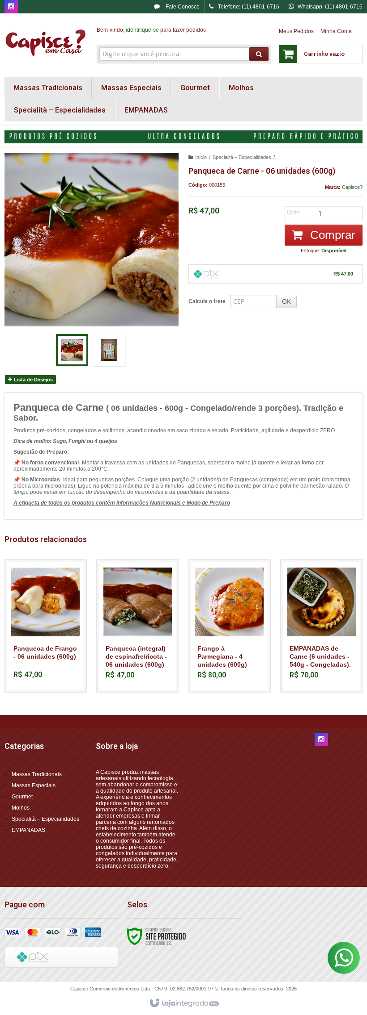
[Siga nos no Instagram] (11, 7)
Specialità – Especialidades (242, 157)
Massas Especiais (33, 785)
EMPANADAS (28, 830)
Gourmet (22, 797)
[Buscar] (259, 54)
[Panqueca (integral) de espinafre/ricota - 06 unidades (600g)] (137, 626)
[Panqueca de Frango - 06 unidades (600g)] (45, 626)
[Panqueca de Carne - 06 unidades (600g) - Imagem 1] (72, 350)
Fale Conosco (182, 7)
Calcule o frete (207, 301)
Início (201, 157)
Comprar (331, 235)
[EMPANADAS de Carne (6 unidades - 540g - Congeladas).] (321, 626)
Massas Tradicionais (37, 774)
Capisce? (352, 187)
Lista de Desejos (33, 379)
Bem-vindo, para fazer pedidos (151, 30)
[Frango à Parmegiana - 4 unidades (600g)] (229, 626)
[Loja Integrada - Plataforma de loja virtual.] (183, 1003)
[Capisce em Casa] (45, 43)
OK (286, 301)
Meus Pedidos (296, 31)
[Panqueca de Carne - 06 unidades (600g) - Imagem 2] (109, 350)
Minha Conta (336, 31)
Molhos (21, 808)
